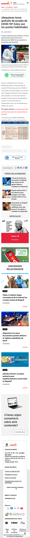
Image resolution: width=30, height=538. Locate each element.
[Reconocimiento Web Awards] (22, 522)
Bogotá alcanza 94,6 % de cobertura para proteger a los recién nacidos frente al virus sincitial (18, 194)
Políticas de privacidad (14, 530)
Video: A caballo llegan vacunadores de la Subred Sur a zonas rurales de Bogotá (15, 297)
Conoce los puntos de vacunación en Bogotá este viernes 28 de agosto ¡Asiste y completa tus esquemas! (19, 182)
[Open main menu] (11, 3)
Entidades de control (11, 474)
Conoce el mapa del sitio (12, 471)
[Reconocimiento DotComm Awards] (14, 522)
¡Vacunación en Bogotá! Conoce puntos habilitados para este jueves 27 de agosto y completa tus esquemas (19, 207)
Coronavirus (6, 147)
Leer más (25, 306)
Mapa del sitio (7, 530)
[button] (15, 168)
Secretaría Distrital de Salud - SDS (14, 151)
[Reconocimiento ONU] (6, 522)
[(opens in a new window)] (23, 168)
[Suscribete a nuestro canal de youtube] (21, 508)
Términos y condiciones (22, 530)
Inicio (2, 7)
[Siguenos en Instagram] (18, 508)
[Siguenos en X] (15, 508)
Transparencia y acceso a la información (13, 481)
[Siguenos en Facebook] (8, 508)
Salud (15, 7)
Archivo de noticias (10, 478)
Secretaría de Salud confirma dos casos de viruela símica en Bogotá (14, 111)
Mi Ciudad (9, 7)
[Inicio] (5, 3)
